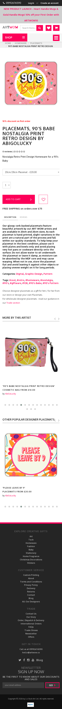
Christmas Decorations (31, 559)
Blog (31, 598)
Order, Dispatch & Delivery (31, 620)
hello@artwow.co (31, 652)
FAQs (31, 627)
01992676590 (13, 2)
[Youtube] (33, 660)
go (51, 685)
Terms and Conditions (31, 581)
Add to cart (13, 199)
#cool (12, 280)
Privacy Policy (31, 585)
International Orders (31, 623)
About (31, 578)
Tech (31, 539)
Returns (31, 591)
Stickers (31, 563)
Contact (31, 595)
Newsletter (31, 633)
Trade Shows (31, 630)
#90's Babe (35, 283)
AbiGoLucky (10, 393)
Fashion (31, 546)
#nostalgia (46, 280)
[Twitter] (20, 660)
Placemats (36, 43)
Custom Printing (31, 575)
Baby (31, 549)
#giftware (15, 283)
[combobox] (31, 172)
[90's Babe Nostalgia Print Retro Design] (31, 353)
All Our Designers (31, 601)
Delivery (31, 588)
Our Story (31, 617)
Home (8, 43)
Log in (31, 3)
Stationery (31, 553)
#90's (5, 283)
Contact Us (31, 613)
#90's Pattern (51, 283)
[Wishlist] (48, 28)
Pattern (47, 273)
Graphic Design (33, 273)
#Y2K (25, 283)
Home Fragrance (31, 556)
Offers (31, 637)
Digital (20, 273)
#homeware (32, 280)
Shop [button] (8, 37)
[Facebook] (24, 660)
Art (31, 536)
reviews (23, 217)
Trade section (13, 302)
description (10, 217)
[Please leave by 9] (31, 454)
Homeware (21, 43)
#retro (20, 280)
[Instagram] (28, 660)
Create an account (50, 3)
